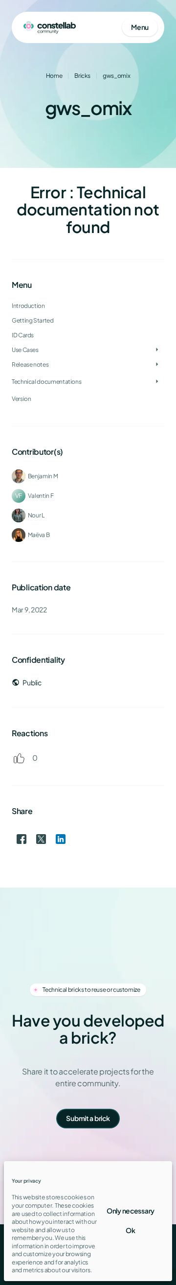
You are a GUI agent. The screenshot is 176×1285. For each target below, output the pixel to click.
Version (21, 398)
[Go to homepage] (49, 27)
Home (54, 75)
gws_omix (116, 75)
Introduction (28, 305)
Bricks (82, 75)
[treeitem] (88, 320)
